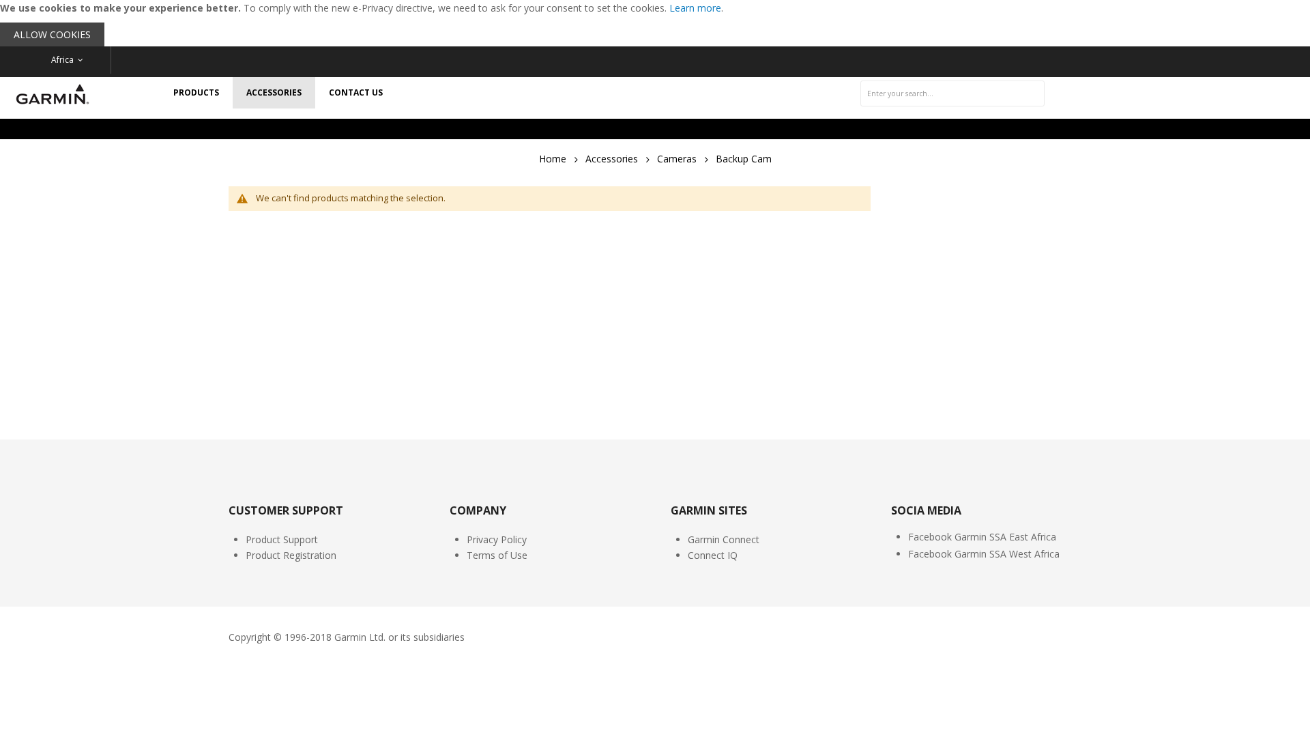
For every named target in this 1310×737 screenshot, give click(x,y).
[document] (655, 23)
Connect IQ (713, 555)
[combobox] (952, 93)
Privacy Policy (497, 539)
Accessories (611, 158)
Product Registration (291, 555)
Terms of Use (497, 555)
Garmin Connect (723, 539)
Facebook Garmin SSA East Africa (982, 536)
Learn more (695, 7)
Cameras (677, 158)
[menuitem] (196, 93)
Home (552, 158)
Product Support (282, 539)
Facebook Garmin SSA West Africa (984, 553)
